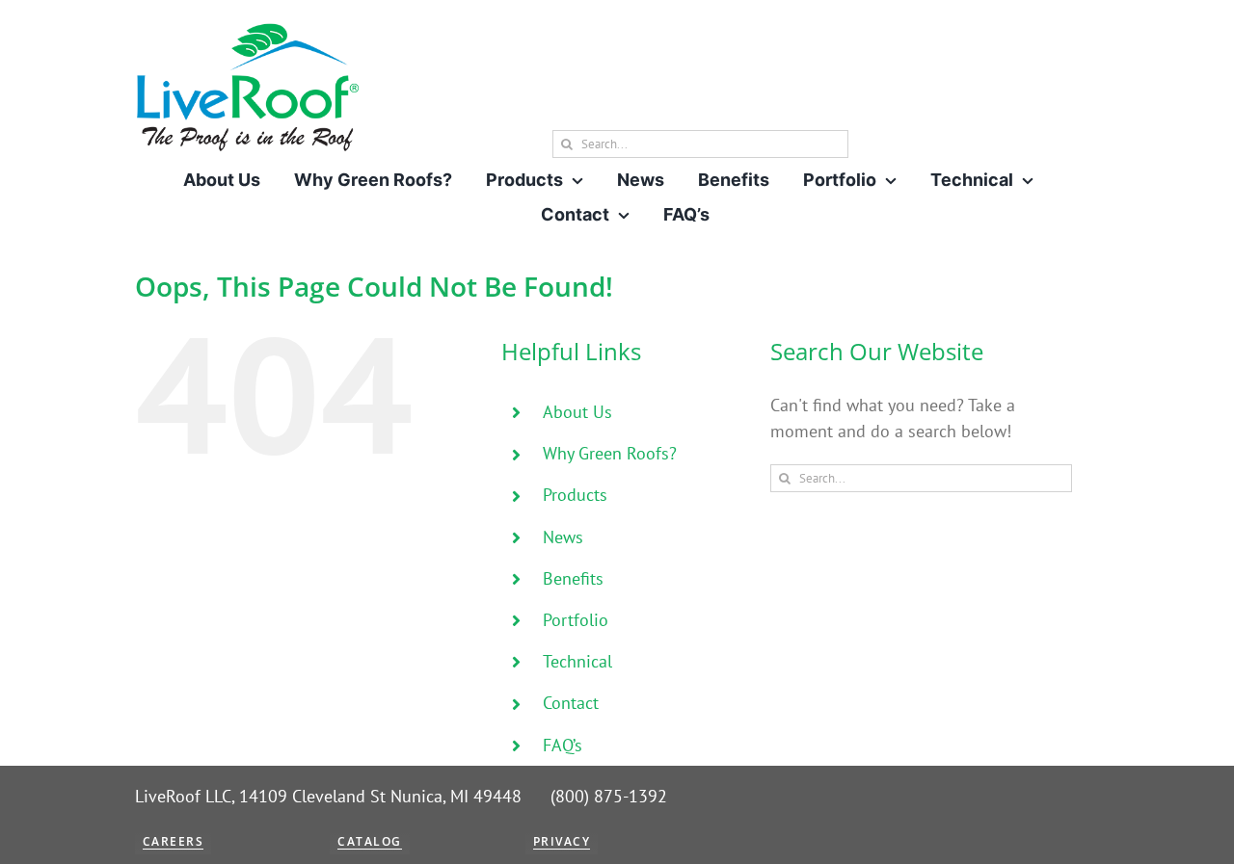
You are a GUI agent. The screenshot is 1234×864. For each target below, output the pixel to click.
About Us (577, 412)
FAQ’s (562, 745)
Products (575, 495)
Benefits (573, 578)
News (563, 537)
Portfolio (575, 620)
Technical (577, 661)
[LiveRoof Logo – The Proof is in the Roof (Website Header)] (247, 29)
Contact (571, 703)
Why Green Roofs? (610, 453)
